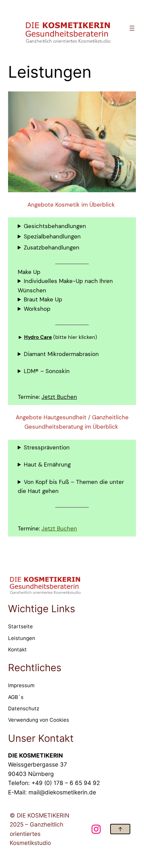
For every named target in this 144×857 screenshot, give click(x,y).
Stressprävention (47, 447)
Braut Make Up (43, 299)
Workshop (37, 308)
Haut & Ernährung (47, 464)
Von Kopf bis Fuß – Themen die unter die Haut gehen (71, 486)
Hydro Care (38, 337)
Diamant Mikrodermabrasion (61, 354)
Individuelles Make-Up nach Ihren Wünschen (65, 285)
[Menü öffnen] (132, 28)
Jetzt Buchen (59, 397)
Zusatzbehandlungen (51, 247)
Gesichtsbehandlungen (55, 226)
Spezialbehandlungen (52, 236)
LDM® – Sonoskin (47, 371)
